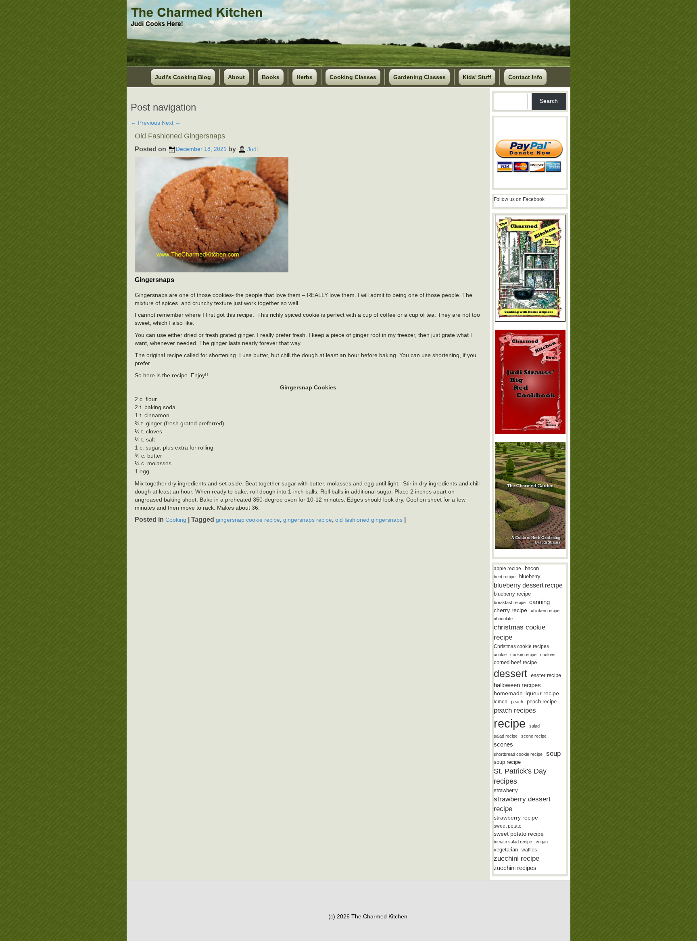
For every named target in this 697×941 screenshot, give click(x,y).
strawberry (506, 790)
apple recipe (507, 568)
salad (534, 726)
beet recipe (504, 576)
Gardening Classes (419, 77)
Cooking (175, 520)
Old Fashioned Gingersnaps (180, 136)
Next (171, 122)
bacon (532, 568)
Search (549, 101)
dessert (510, 673)
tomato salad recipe (513, 841)
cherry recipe (510, 610)
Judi (252, 149)
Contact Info (525, 77)
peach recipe (542, 701)
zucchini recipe (516, 858)
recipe (510, 723)
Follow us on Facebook (519, 199)
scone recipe (534, 736)
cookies (547, 654)
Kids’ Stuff (477, 77)
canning (539, 602)
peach (517, 701)
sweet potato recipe (519, 834)
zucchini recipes (515, 867)
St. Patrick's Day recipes (520, 776)
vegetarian (506, 850)
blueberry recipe (512, 594)
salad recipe (506, 736)
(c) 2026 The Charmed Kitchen (367, 916)
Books (271, 77)
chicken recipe (545, 610)
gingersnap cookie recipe (248, 520)
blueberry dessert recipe (528, 585)
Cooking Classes (353, 77)
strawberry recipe (516, 818)
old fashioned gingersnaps (369, 520)
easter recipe (546, 675)
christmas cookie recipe (519, 632)
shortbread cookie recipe (518, 754)
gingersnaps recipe (307, 520)
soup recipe (507, 762)
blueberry (529, 576)
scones (503, 744)
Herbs (304, 77)
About (236, 77)
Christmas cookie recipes (521, 646)
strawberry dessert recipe (522, 804)
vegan (542, 841)
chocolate (503, 618)
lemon (500, 702)
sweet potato (508, 826)
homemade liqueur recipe (526, 693)
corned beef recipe (515, 662)
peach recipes (515, 710)
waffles (529, 850)
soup (553, 753)
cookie (500, 654)
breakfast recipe (510, 602)
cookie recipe (523, 654)
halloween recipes (517, 685)
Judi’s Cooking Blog (183, 77)
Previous (145, 122)
